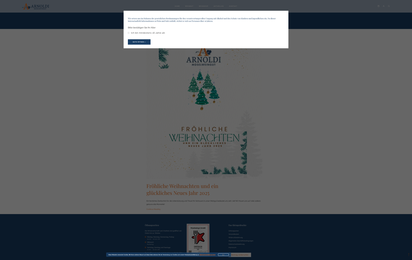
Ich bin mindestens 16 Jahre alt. (147, 33)
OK (223, 255)
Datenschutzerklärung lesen (208, 254)
